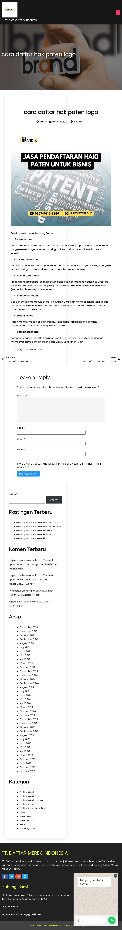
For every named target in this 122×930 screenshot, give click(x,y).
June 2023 (25, 743)
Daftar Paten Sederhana (33, 808)
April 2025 (25, 659)
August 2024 (27, 687)
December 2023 (29, 719)
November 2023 (28, 723)
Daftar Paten (27, 804)
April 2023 (25, 751)
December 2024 (29, 671)
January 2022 (27, 771)
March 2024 (26, 707)
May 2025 (25, 655)
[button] (115, 876)
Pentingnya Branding (20, 590)
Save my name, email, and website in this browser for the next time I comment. (59, 465)
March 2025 (26, 663)
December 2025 (29, 627)
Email (21, 438)
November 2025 (28, 631)
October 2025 (27, 635)
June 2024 (26, 695)
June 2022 (25, 763)
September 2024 (29, 683)
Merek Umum (27, 820)
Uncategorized (33, 349)
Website (22, 449)
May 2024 (25, 699)
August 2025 (27, 643)
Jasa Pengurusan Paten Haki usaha (33, 534)
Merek (23, 812)
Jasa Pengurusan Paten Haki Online (33, 530)
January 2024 (27, 715)
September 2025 (29, 639)
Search (13, 494)
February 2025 (28, 667)
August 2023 (27, 735)
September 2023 (29, 731)
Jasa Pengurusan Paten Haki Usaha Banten (37, 526)
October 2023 (27, 727)
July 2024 (25, 691)
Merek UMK (26, 816)
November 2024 (29, 675)
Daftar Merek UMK (30, 796)
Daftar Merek (27, 792)
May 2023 (25, 747)
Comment (23, 395)
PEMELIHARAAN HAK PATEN (22, 584)
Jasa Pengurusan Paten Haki (29, 538)
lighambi (13, 601)
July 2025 (25, 647)
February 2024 (28, 711)
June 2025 (25, 651)
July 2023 (25, 739)
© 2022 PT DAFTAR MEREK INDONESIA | (51, 925)
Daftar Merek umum (31, 800)
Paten (23, 824)
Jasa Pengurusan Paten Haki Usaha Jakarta (37, 522)
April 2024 (25, 703)
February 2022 (28, 767)
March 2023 (26, 755)
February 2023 (28, 759)
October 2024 (28, 679)
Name (21, 428)
